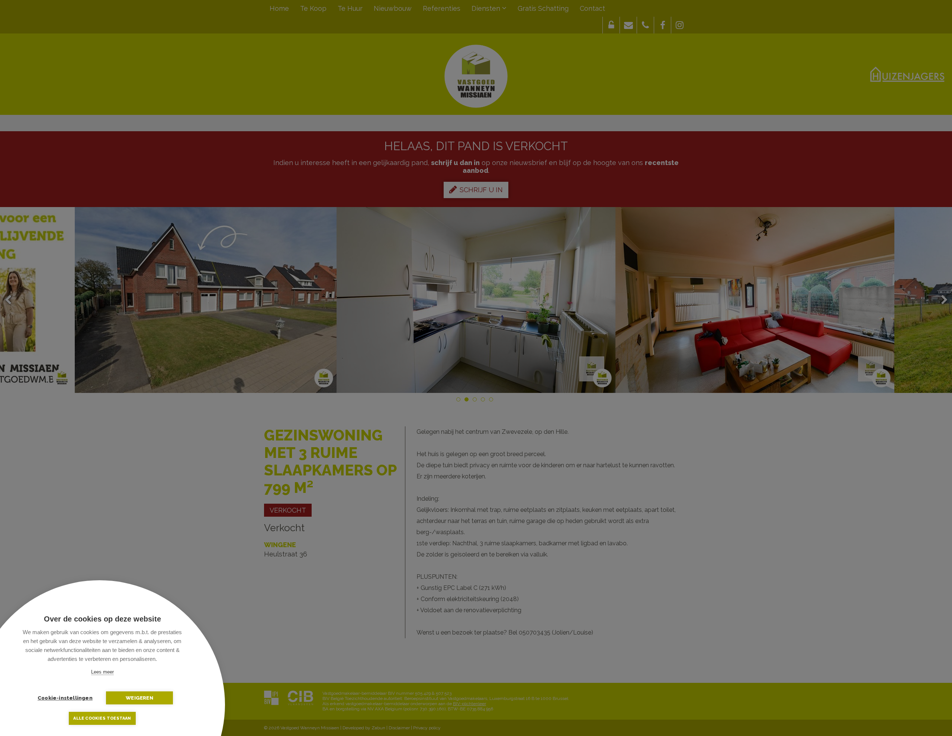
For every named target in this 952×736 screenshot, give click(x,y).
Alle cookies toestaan (102, 718)
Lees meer (102, 672)
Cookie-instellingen (65, 698)
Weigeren (139, 698)
